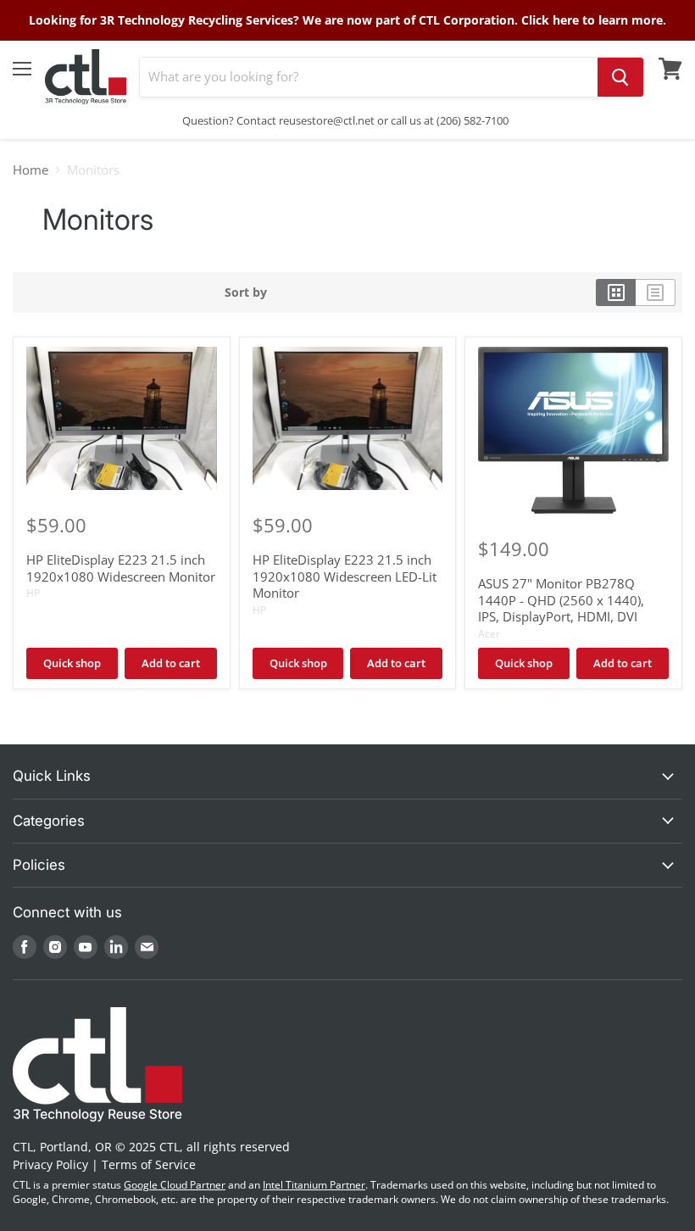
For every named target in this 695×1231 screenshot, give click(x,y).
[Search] (620, 77)
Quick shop (72, 663)
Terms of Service (149, 1164)
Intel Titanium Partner (314, 1185)
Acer (489, 634)
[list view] (656, 292)
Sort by (246, 292)
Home (30, 170)
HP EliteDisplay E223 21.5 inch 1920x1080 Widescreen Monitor (120, 568)
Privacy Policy (50, 1164)
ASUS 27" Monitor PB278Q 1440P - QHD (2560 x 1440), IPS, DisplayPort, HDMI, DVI (561, 600)
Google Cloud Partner (174, 1185)
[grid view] (616, 292)
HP (33, 593)
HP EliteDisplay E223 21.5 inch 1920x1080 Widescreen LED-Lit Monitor (344, 576)
